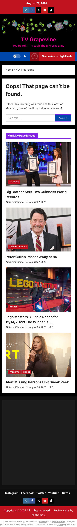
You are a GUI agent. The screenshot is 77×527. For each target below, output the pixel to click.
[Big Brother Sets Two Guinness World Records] (38, 164)
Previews (14, 371)
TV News (14, 181)
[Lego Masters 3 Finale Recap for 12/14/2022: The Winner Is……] (38, 289)
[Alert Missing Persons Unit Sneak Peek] (38, 355)
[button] (25, 56)
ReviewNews (61, 510)
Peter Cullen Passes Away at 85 (31, 257)
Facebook (27, 493)
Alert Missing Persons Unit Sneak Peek (37, 382)
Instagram (12, 493)
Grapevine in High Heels (57, 56)
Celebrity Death (18, 246)
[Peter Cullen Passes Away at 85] (38, 230)
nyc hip (60, 524)
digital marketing (58, 521)
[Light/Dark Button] (17, 56)
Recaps (13, 306)
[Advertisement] (38, 442)
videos (26, 371)
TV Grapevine (38, 39)
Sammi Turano (16, 202)
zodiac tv (42, 521)
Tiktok (66, 493)
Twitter (41, 493)
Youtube (53, 493)
